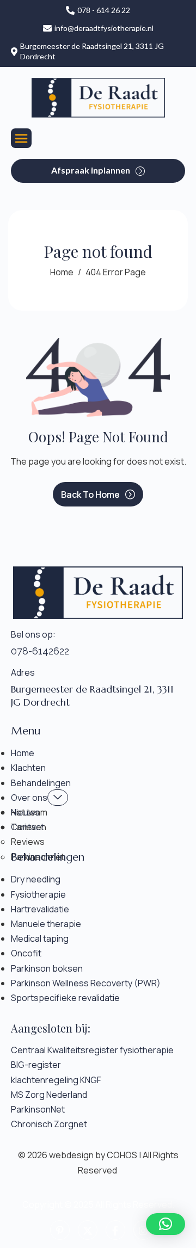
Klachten (28, 768)
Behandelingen (41, 783)
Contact (27, 827)
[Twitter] (87, 1230)
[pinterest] (60, 1230)
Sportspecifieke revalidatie (65, 998)
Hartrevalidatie (40, 909)
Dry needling (35, 879)
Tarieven (28, 827)
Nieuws (25, 812)
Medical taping (40, 938)
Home (22, 753)
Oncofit (26, 953)
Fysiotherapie (38, 894)
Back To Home (90, 495)
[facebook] (115, 1230)
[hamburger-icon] (21, 138)
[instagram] (143, 1230)
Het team (29, 812)
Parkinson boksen (47, 968)
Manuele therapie (46, 924)
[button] (165, 1224)
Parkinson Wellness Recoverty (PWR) (86, 983)
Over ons (29, 798)
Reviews (28, 842)
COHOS (122, 1155)
